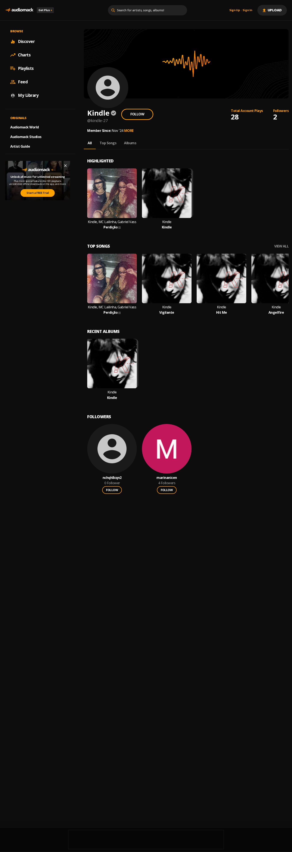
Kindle (166, 222)
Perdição (110, 227)
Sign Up (234, 10)
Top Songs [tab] (108, 143)
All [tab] (90, 143)
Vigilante (166, 312)
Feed (23, 82)
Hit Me (221, 312)
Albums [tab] (130, 143)
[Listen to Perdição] (112, 193)
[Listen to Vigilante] (167, 278)
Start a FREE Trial (38, 193)
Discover (26, 41)
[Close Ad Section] (65, 165)
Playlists (26, 68)
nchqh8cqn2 (112, 477)
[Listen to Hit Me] (221, 278)
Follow (137, 114)
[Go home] (19, 10)
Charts (24, 55)
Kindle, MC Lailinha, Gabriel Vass (112, 222)
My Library (28, 95)
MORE (129, 130)
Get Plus (45, 10)
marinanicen (166, 477)
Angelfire (276, 312)
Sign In (247, 10)
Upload (275, 10)
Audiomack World (24, 127)
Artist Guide (20, 146)
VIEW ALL (281, 246)
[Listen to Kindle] (167, 193)
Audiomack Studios (25, 136)
